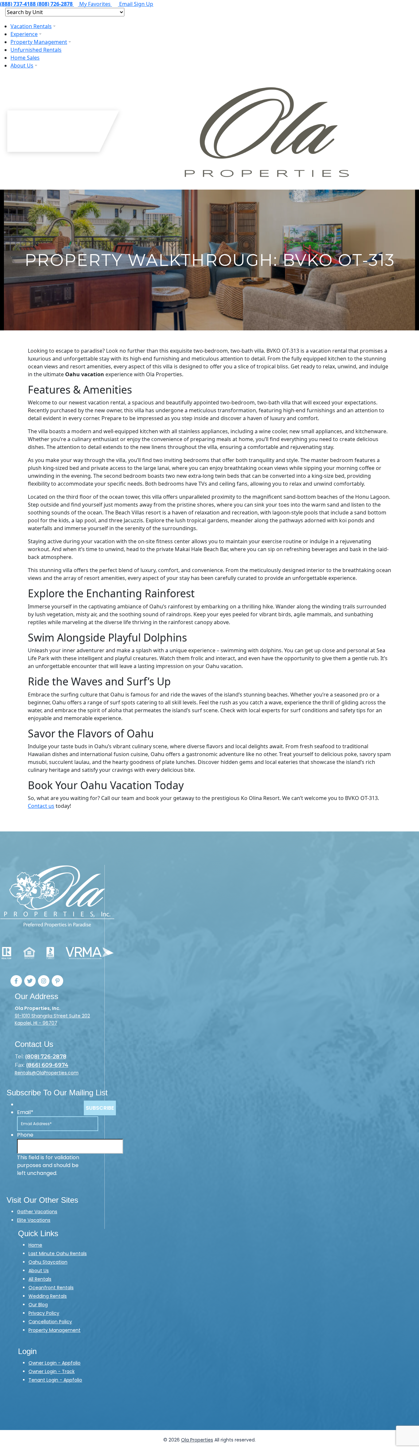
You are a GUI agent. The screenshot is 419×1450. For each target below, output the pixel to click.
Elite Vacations (33, 1220)
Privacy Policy (43, 1313)
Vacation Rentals (31, 26)
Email (25, 1112)
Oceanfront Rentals (51, 1287)
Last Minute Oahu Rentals (57, 1253)
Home (35, 1245)
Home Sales (25, 57)
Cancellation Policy (50, 1321)
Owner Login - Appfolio (54, 1363)
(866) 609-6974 (47, 1065)
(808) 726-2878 (45, 1056)
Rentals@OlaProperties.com (47, 1072)
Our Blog (38, 1304)
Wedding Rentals (47, 1296)
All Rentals (39, 1279)
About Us (21, 65)
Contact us (41, 805)
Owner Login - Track (51, 1371)
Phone (25, 1135)
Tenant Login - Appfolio (55, 1380)
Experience (24, 34)
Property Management (38, 42)
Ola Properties (197, 1440)
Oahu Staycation (47, 1262)
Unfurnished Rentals (36, 49)
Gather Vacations (37, 1211)
